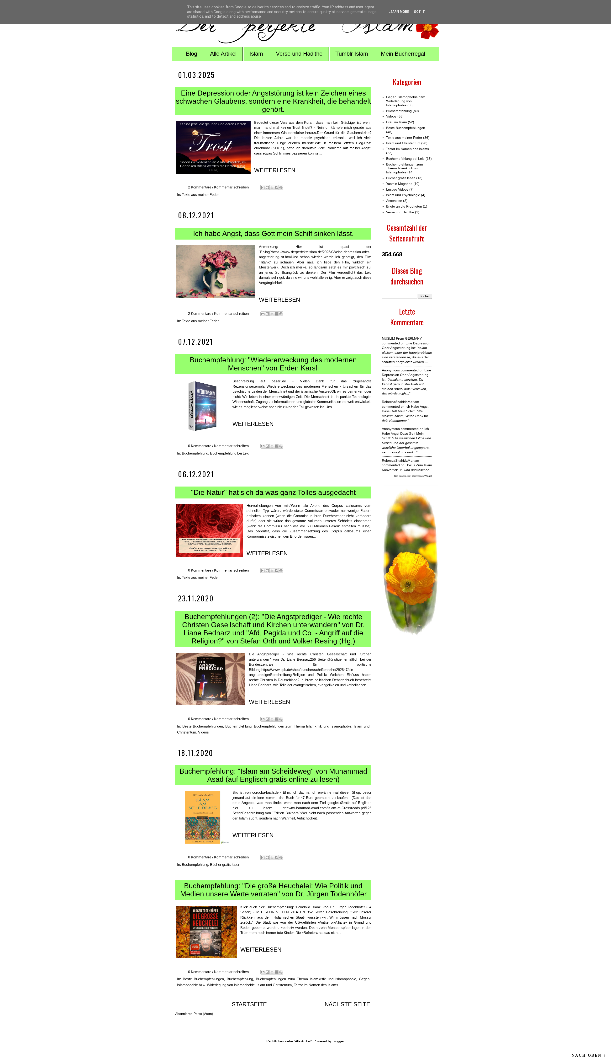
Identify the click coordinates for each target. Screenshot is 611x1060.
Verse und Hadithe (299, 53)
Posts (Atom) (203, 1014)
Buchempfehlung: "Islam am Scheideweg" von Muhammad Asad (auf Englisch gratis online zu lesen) (273, 775)
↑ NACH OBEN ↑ (586, 1055)
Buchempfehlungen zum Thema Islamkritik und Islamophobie (303, 726)
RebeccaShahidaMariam (400, 402)
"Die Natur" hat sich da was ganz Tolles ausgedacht (273, 492)
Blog (191, 53)
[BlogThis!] (267, 187)
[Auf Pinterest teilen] (281, 187)
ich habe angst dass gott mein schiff (405, 433)
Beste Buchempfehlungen (202, 726)
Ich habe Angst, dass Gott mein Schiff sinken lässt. (273, 233)
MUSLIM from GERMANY (402, 338)
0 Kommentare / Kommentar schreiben (219, 446)
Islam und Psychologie (403, 195)
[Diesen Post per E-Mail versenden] (262, 187)
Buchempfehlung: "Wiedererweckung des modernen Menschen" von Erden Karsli (273, 364)
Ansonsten (394, 201)
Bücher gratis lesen (225, 864)
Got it (419, 12)
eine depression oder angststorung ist (406, 374)
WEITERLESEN (274, 170)
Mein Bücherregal (403, 53)
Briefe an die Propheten (404, 206)
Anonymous (391, 370)
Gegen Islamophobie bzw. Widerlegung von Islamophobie (405, 101)
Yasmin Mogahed (399, 184)
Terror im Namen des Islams (316, 985)
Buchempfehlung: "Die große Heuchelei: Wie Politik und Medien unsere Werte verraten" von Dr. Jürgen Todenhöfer (273, 890)
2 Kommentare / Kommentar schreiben (219, 187)
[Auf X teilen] (271, 187)
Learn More (399, 12)
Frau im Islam (396, 122)
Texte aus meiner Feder (200, 195)
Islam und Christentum (274, 985)
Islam (256, 53)
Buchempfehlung (195, 453)
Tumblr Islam (351, 53)
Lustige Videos (397, 189)
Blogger (338, 1041)
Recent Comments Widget (417, 476)
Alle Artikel (223, 53)
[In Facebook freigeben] (276, 187)
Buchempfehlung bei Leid (229, 453)
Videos (203, 732)
